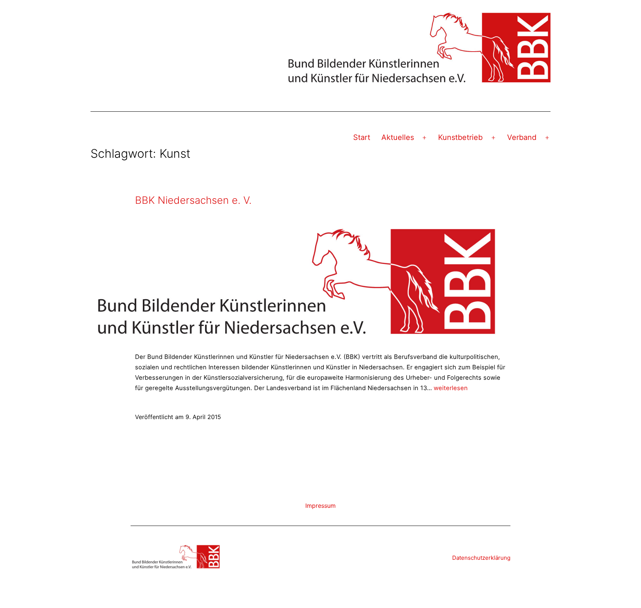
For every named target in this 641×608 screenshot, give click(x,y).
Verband (521, 137)
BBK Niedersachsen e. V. (193, 200)
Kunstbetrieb (460, 137)
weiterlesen (451, 388)
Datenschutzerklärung (481, 557)
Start (361, 137)
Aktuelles (397, 137)
